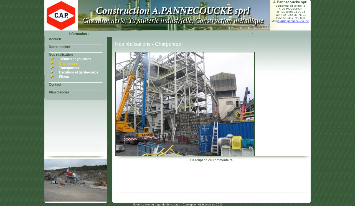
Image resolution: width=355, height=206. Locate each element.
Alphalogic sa (206, 204)
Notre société (59, 47)
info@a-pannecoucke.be (293, 20)
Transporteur (69, 68)
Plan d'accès (59, 92)
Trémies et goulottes (75, 59)
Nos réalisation (61, 55)
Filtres (64, 77)
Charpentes (68, 63)
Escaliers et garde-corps (78, 72)
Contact (55, 85)
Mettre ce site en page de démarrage (156, 204)
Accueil (55, 39)
